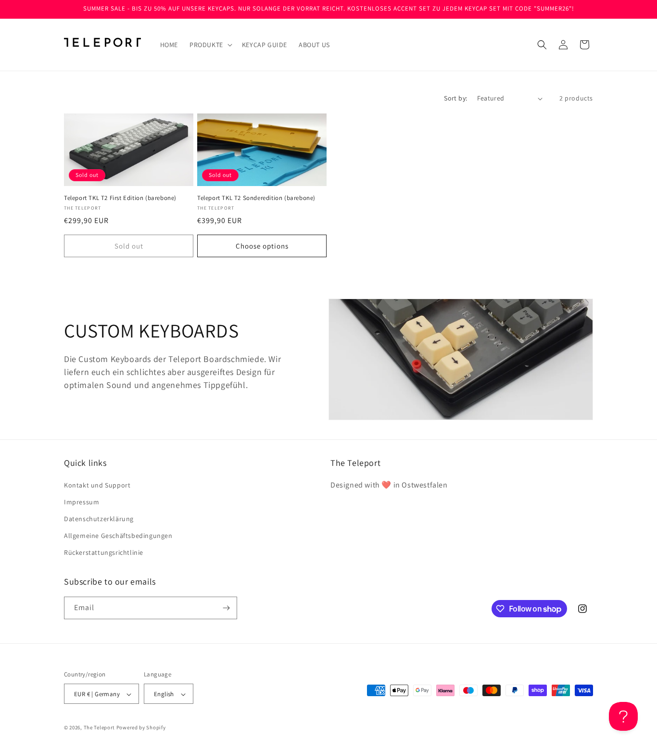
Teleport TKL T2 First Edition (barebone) (120, 198)
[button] (210, 45)
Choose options (262, 245)
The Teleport (99, 728)
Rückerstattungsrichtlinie (103, 553)
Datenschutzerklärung (99, 518)
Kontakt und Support (97, 485)
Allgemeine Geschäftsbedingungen (118, 535)
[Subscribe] (226, 608)
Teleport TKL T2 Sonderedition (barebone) (256, 198)
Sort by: (455, 98)
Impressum (81, 502)
